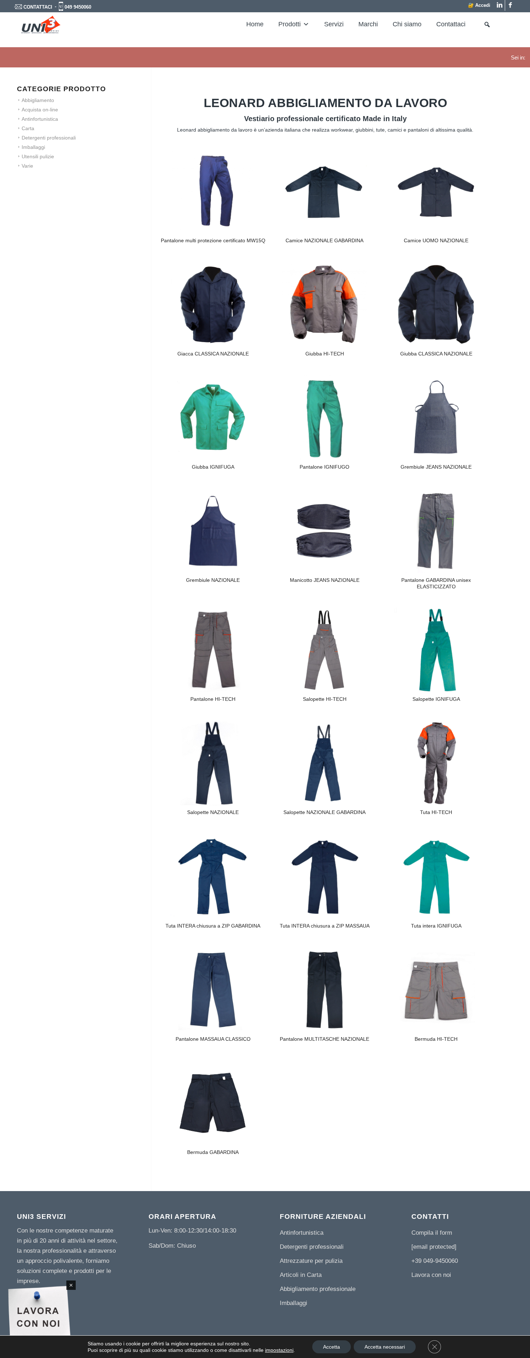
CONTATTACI (37, 7)
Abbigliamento (38, 100)
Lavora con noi (431, 1274)
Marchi (368, 24)
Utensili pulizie (38, 156)
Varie (27, 166)
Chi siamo (407, 24)
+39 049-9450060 (434, 1260)
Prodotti (289, 24)
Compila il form (431, 1232)
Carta (28, 128)
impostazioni (279, 1350)
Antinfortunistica (40, 119)
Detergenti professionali (49, 138)
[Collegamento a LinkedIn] (499, 5)
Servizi (334, 24)
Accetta (331, 1347)
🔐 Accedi (479, 5)
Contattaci (450, 24)
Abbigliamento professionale (317, 1289)
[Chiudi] (71, 1285)
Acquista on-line (40, 109)
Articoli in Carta (301, 1274)
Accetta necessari (385, 1347)
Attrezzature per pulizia (311, 1260)
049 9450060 (78, 7)
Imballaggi (33, 147)
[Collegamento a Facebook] (510, 5)
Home (255, 24)
